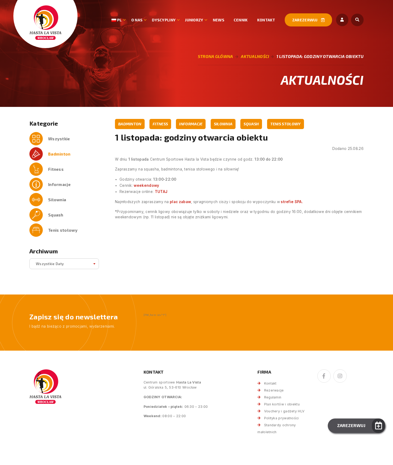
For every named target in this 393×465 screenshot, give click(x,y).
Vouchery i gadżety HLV (284, 411)
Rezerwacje (274, 390)
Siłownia (57, 199)
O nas (137, 19)
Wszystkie (59, 138)
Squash (55, 214)
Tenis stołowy (63, 230)
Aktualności (255, 56)
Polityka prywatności (281, 418)
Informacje (59, 184)
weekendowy (146, 185)
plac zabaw (180, 202)
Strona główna (215, 56)
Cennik (241, 19)
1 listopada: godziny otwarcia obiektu (320, 56)
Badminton (59, 154)
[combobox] (64, 263)
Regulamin (272, 397)
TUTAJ (161, 191)
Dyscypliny (164, 19)
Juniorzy (194, 19)
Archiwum (43, 250)
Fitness (56, 169)
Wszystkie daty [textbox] (50, 263)
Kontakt (266, 19)
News (218, 19)
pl (119, 19)
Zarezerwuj (305, 19)
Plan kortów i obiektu (282, 404)
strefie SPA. (291, 202)
